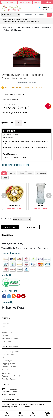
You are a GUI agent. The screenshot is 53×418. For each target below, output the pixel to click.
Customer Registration (10, 351)
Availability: (12, 94)
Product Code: (10, 99)
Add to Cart (10, 227)
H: (25, 158)
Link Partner (6, 341)
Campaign (6, 373)
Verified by (7, 275)
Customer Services (10, 399)
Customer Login (8, 354)
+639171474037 (12, 392)
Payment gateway (11, 252)
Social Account (9, 290)
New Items (37, 2)
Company (6, 318)
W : (16, 158)
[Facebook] (4, 296)
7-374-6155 (11, 394)
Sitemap (5, 335)
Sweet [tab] (30, 173)
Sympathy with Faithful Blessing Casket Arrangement (22, 22)
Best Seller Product (25, 2)
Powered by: (8, 302)
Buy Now (31, 227)
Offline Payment (8, 361)
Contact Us (7, 384)
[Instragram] (14, 296)
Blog (3, 326)
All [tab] (4, 173)
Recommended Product (11, 376)
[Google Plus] (23, 296)
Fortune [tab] (12, 173)
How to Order (7, 357)
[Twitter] (9, 296)
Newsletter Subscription (11, 338)
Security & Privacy (9, 367)
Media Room (7, 332)
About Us (5, 323)
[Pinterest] (18, 296)
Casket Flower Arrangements (17, 20)
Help (49, 2)
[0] (46, 413)
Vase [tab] (5, 178)
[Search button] (49, 15)
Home (4, 20)
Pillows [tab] (21, 173)
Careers (5, 329)
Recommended (9, 2)
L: (7, 158)
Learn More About (10, 346)
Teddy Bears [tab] (41, 173)
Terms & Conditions (9, 370)
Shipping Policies (8, 364)
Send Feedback (10, 389)
